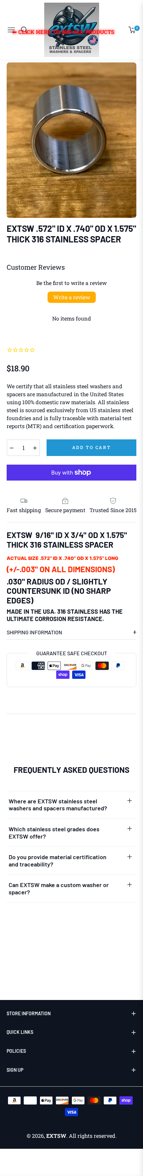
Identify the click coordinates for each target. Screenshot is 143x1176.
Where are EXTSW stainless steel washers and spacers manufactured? (58, 804)
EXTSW (56, 1135)
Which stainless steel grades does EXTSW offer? (54, 832)
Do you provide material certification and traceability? (57, 860)
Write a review (71, 297)
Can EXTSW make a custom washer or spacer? (59, 888)
